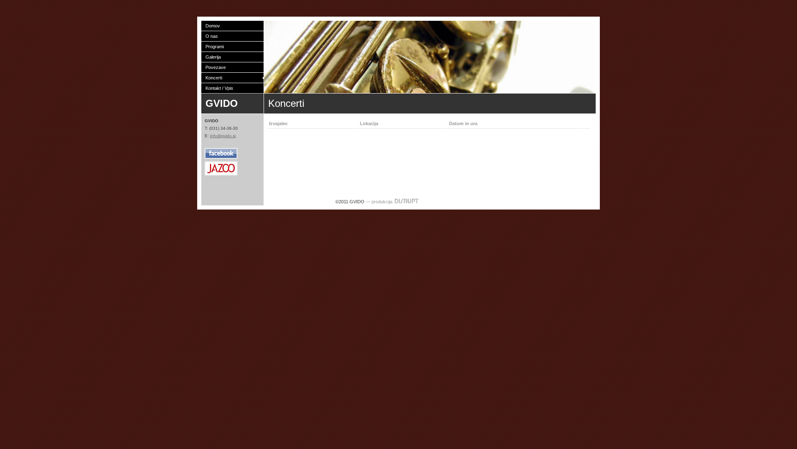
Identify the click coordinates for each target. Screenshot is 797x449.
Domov (212, 25)
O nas (211, 36)
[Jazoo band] (221, 174)
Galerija (213, 56)
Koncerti (213, 77)
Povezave (215, 67)
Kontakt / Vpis (219, 88)
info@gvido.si (223, 135)
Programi (214, 46)
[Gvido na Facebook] (221, 157)
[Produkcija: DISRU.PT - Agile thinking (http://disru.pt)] (406, 201)
